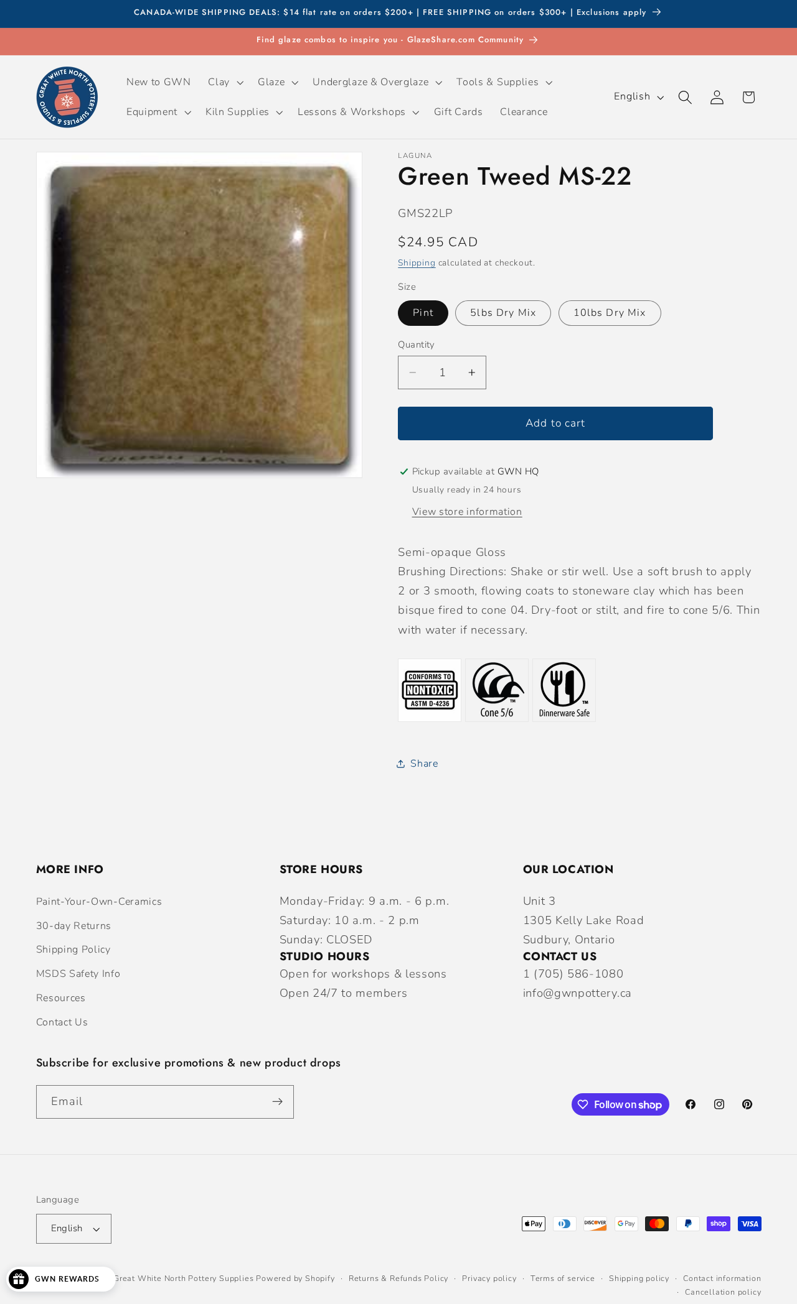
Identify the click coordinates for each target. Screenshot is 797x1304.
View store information (467, 512)
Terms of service (563, 1278)
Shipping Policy (73, 949)
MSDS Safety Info (78, 974)
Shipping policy (639, 1278)
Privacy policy (489, 1278)
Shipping (416, 262)
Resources (61, 998)
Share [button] (424, 763)
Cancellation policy (723, 1292)
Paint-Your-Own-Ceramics (99, 902)
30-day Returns (74, 926)
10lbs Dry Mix (609, 313)
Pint (423, 313)
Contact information (722, 1278)
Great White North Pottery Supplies (183, 1278)
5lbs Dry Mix (503, 313)
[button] (225, 82)
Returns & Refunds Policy (398, 1278)
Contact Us (62, 1022)
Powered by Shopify (295, 1278)
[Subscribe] (277, 1102)
